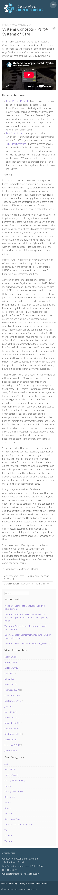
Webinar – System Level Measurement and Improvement (25, 628)
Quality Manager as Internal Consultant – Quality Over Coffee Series (28, 636)
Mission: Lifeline (15, 133)
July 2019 (9, 706)
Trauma (8, 835)
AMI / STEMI (10, 769)
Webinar (9, 841)
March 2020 (10, 684)
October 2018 (11, 728)
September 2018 (13, 734)
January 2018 (11, 750)
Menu (53, 5)
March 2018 (10, 739)
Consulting (12, 883)
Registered (10, 797)
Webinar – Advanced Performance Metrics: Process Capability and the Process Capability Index (26, 617)
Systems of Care (30, 568)
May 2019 (9, 711)
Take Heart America (16, 143)
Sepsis (8, 802)
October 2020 (11, 667)
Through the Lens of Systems (19, 824)
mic (28, 25)
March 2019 (10, 717)
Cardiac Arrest (11, 774)
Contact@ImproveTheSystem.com (20, 873)
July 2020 (9, 673)
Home (4, 883)
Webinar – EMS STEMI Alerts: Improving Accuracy (28, 643)
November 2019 (12, 695)
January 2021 (11, 662)
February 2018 (12, 745)
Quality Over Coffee (14, 791)
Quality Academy (26, 883)
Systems (17, 568)
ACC (6, 763)
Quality (8, 786)
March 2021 (10, 656)
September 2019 (13, 700)
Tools (7, 830)
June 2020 (9, 678)
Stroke (9, 568)
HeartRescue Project (17, 101)
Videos (38, 883)
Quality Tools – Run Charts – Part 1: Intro (27, 584)
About (45, 883)
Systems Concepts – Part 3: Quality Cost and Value (26, 577)
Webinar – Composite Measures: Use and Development (25, 607)
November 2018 (12, 723)
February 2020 (12, 689)
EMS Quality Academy (15, 780)
